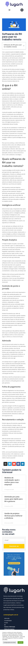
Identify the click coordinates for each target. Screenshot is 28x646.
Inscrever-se (14, 546)
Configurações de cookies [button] (9, 642)
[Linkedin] (22, 464)
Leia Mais (4, 639)
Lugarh (16, 361)
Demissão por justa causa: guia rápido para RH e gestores (13, 499)
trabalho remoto (19, 52)
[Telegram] (10, 464)
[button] (9, 10)
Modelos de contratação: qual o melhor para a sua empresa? (11, 481)
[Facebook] (18, 464)
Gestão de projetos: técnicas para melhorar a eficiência (13, 515)
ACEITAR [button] (20, 642)
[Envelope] (14, 464)
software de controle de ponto (11, 294)
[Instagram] (5, 464)
